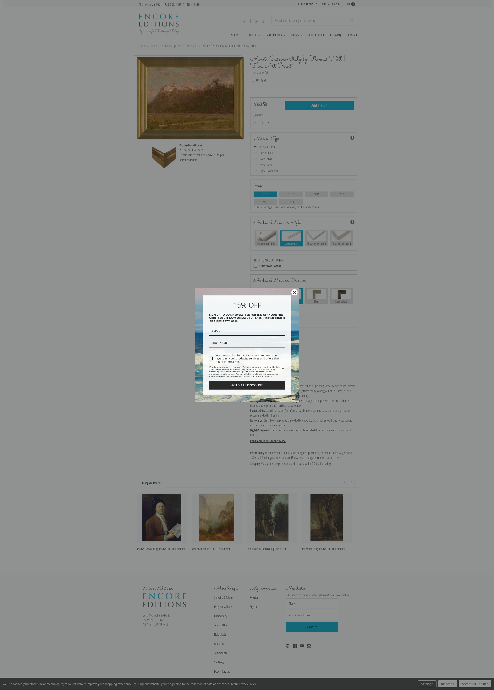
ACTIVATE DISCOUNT (247, 385)
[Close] (294, 292)
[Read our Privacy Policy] (283, 367)
